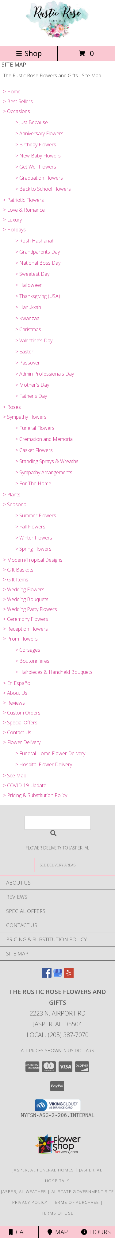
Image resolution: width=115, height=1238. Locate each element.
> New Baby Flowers (38, 155)
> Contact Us (17, 732)
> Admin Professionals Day (44, 373)
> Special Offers (20, 722)
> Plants (12, 494)
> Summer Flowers (35, 515)
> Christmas (28, 329)
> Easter (24, 351)
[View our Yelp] (69, 975)
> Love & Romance (24, 209)
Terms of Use (58, 1213)
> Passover (27, 362)
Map (60, 1232)
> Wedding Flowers (23, 589)
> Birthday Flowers (35, 144)
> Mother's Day (32, 384)
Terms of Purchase (76, 1202)
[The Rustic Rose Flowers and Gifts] (57, 37)
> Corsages (27, 649)
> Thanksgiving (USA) (37, 296)
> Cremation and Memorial (44, 439)
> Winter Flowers (33, 537)
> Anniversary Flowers (39, 133)
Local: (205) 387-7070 (58, 1035)
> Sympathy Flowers (25, 416)
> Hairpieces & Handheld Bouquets (54, 672)
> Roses (12, 407)
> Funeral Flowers (35, 428)
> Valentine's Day (33, 340)
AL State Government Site (83, 1191)
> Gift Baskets (18, 569)
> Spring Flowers (33, 548)
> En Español (17, 683)
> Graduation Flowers (39, 177)
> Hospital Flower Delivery (43, 764)
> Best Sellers (18, 101)
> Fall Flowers (30, 526)
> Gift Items (15, 579)
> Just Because (31, 122)
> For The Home (33, 483)
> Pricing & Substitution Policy (35, 795)
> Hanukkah (28, 307)
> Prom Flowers (20, 638)
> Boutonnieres (32, 661)
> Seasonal (15, 504)
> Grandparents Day (37, 251)
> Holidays (14, 229)
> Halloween (29, 285)
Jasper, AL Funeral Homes (43, 1170)
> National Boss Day (37, 262)
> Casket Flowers (34, 450)
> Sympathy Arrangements (43, 472)
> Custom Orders (21, 712)
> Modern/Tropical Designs (33, 559)
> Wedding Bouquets (25, 599)
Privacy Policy (30, 1202)
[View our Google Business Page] (58, 975)
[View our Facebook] (47, 975)
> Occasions (16, 111)
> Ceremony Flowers (25, 619)
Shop (33, 53)
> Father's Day (31, 396)
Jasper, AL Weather (23, 1191)
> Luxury (12, 219)
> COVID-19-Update (24, 785)
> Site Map (14, 775)
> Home (12, 91)
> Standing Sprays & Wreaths (47, 461)
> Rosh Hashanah (35, 240)
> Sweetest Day (32, 274)
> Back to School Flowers (43, 188)
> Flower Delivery (21, 742)
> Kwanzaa (27, 318)
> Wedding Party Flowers (30, 609)
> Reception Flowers (25, 628)
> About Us (15, 693)
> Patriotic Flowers (23, 200)
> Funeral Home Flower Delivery (50, 753)
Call (21, 1232)
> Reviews (14, 702)
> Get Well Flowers (35, 166)
